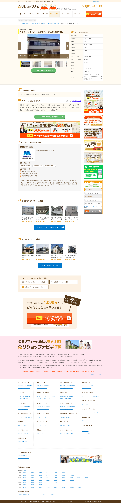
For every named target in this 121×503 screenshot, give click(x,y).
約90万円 (86, 59)
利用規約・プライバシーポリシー (48, 501)
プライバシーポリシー (95, 206)
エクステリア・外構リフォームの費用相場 (46, 396)
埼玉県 (48, 475)
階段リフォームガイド (86, 420)
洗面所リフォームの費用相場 (66, 396)
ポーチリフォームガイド (23, 433)
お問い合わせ (23, 501)
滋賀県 (32, 480)
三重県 (24, 480)
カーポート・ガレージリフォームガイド (90, 412)
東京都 (63, 475)
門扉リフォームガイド (42, 433)
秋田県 (48, 472)
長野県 (63, 477)
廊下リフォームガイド (65, 425)
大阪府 (48, 480)
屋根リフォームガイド (86, 388)
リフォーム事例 (54, 14)
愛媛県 (40, 484)
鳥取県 (24, 482)
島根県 (32, 482)
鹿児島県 (72, 487)
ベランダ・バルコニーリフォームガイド (90, 404)
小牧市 (48, 23)
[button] (67, 46)
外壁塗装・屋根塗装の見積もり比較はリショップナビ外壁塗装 (32, 495)
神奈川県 (72, 475)
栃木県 (32, 475)
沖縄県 (79, 487)
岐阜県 (71, 477)
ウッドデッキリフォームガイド (25, 417)
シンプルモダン (87, 68)
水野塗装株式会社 (23, 20)
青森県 (24, 472)
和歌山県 (72, 480)
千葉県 (55, 475)
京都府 (40, 480)
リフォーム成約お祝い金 (23, 458)
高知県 (48, 484)
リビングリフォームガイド (43, 409)
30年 (85, 41)
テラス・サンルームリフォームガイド (45, 417)
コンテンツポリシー (62, 501)
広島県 (48, 482)
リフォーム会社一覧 (42, 14)
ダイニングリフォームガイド (66, 409)
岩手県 (32, 472)
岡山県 (40, 482)
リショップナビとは (29, 14)
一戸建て (86, 36)
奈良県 (63, 480)
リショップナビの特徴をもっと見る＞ (93, 374)
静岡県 (78, 477)
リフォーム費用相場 (66, 14)
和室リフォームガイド (23, 425)
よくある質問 (31, 501)
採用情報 (70, 501)
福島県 (63, 472)
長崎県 (40, 487)
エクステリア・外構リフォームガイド (45, 398)
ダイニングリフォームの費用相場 (67, 406)
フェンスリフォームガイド (43, 425)
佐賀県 (32, 487)
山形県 (55, 472)
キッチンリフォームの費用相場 (25, 385)
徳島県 (24, 484)
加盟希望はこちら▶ (98, 1)
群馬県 (40, 475)
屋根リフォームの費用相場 (87, 385)
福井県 (48, 477)
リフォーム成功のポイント (87, 433)
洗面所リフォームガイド (65, 398)
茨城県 (24, 475)
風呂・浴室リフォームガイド (66, 388)
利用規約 (86, 206)
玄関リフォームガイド (23, 441)
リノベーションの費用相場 (24, 406)
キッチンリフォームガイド (24, 388)
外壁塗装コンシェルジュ (56, 495)
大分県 (55, 487)
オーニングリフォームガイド (66, 433)
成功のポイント (78, 14)
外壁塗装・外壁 (32, 20)
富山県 (32, 477)
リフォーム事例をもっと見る (49, 265)
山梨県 (55, 477)
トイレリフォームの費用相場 (24, 396)
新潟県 (24, 477)
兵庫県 (55, 480)
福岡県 (24, 487)
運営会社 (37, 501)
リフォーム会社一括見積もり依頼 (93, 14)
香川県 (32, 484)
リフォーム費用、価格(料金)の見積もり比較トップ (29, 23)
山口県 (55, 482)
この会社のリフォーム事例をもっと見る (49, 227)
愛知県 (43, 23)
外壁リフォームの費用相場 (43, 385)
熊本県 (48, 487)
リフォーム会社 (85, 431)
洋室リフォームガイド (65, 417)
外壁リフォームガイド (42, 388)
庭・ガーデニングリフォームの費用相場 (90, 396)
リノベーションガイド (23, 409)
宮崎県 (63, 487)
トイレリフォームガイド (23, 398)
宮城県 (40, 472)
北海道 (24, 470)
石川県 (40, 477)
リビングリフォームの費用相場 (44, 406)
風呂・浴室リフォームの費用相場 (67, 385)
